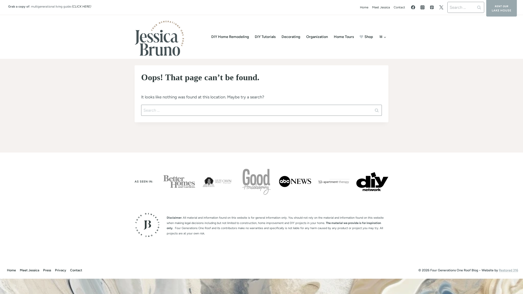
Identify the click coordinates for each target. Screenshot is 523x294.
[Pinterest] (432, 7)
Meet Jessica (381, 7)
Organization (317, 37)
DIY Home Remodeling (230, 37)
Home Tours (344, 37)
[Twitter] (441, 7)
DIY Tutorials (265, 37)
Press (47, 270)
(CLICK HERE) (81, 6)
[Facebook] (413, 7)
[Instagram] (422, 7)
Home (364, 7)
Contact (399, 7)
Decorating (291, 37)
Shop (368, 37)
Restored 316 (508, 270)
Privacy (60, 270)
